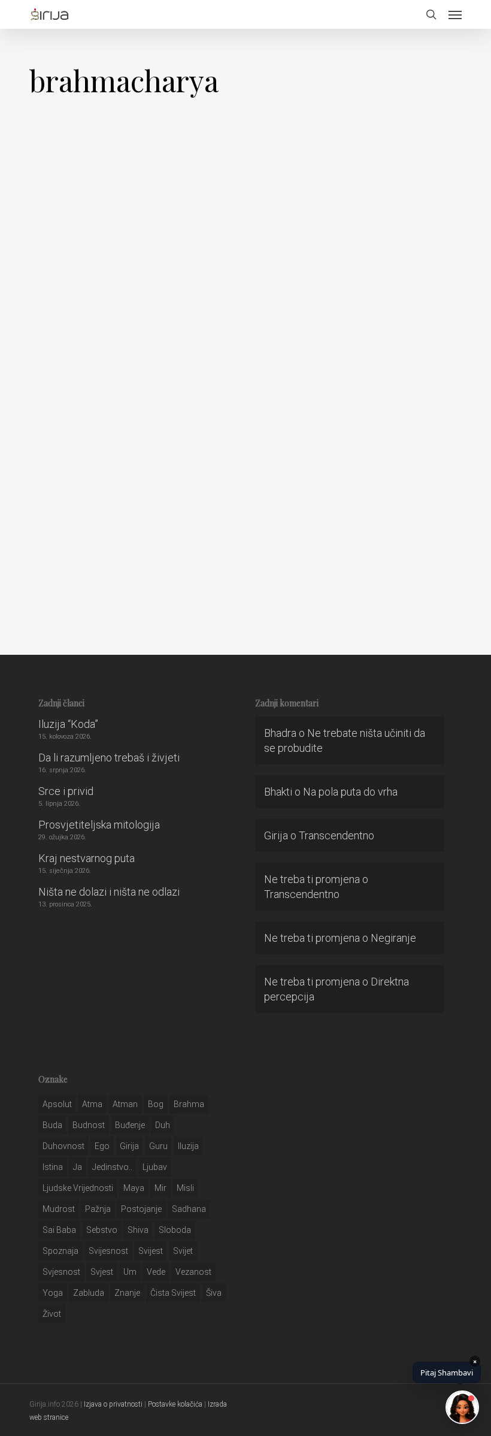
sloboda (175, 1230)
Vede (156, 1272)
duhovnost (63, 1146)
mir (160, 1188)
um (130, 1272)
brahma (189, 1104)
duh (162, 1125)
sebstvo (101, 1230)
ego (102, 1146)
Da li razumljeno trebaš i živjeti (109, 757)
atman (125, 1104)
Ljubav (155, 1167)
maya (133, 1188)
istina (53, 1167)
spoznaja (60, 1251)
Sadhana (189, 1209)
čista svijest (173, 1293)
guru (158, 1146)
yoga (53, 1293)
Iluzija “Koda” (68, 724)
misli (185, 1188)
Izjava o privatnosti (113, 1404)
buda (52, 1125)
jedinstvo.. (112, 1167)
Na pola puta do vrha (350, 791)
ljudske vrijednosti (78, 1188)
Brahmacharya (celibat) (123, 583)
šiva (214, 1293)
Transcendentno (336, 835)
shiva (138, 1230)
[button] (455, 14)
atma (92, 1104)
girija (129, 1146)
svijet (183, 1251)
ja (77, 1167)
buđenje (130, 1125)
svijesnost (108, 1251)
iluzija (188, 1146)
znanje (127, 1293)
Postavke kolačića (175, 1404)
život (52, 1314)
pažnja (98, 1209)
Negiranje (393, 938)
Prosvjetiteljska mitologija (99, 824)
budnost (88, 1125)
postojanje (141, 1209)
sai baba (59, 1230)
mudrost (59, 1209)
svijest (150, 1251)
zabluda (88, 1293)
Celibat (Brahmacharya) (123, 337)
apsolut (57, 1104)
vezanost (193, 1272)
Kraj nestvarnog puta (86, 858)
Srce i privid (65, 791)
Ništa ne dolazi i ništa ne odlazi (109, 891)
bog (155, 1104)
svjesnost (61, 1272)
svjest (101, 1272)
